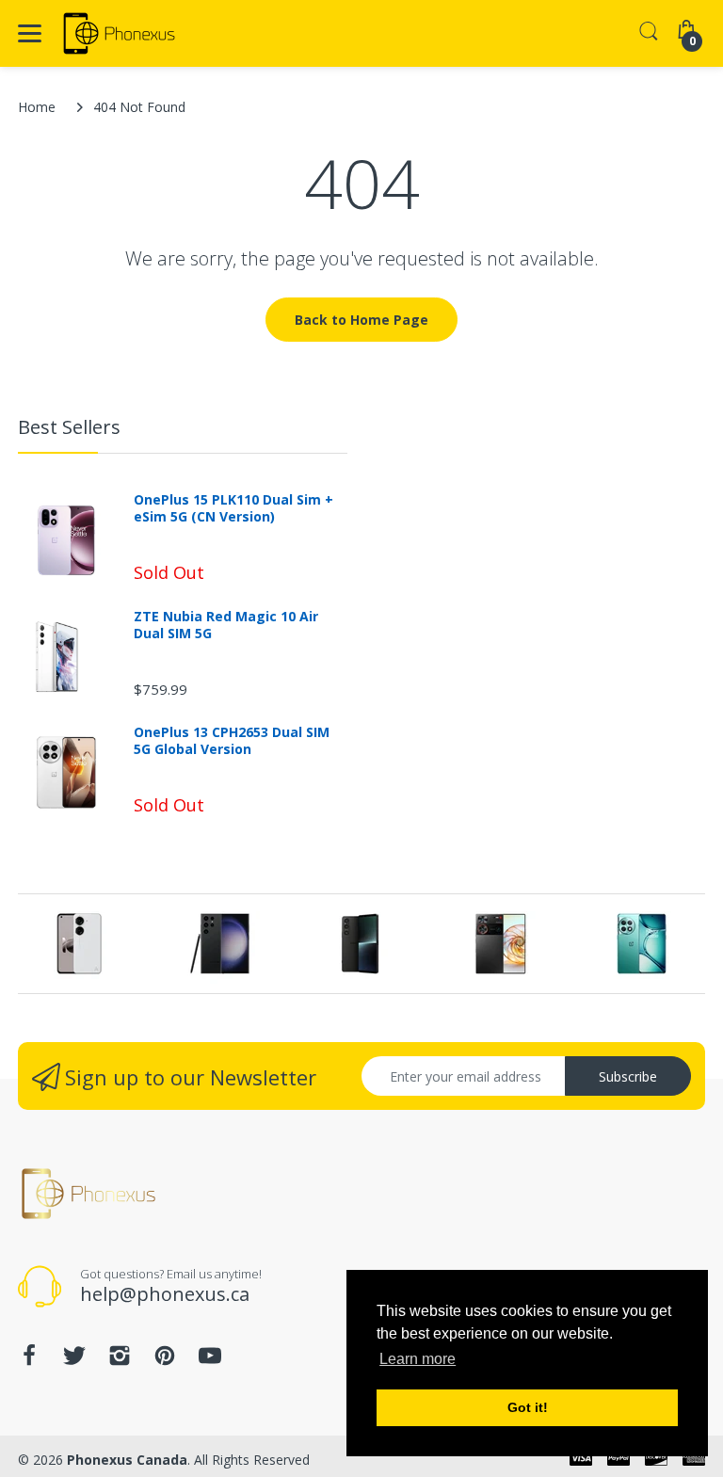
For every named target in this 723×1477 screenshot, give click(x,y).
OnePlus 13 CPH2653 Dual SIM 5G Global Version (231, 741)
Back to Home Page (361, 320)
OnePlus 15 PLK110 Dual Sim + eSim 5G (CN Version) (233, 508)
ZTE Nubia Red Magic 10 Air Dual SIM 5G (226, 625)
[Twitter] (74, 1360)
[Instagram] (119, 1360)
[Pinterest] (164, 1360)
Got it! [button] (527, 1407)
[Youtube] (210, 1360)
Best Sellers (69, 427)
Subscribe (628, 1076)
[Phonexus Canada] (119, 33)
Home (37, 107)
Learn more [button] (417, 1359)
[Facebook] (29, 1360)
